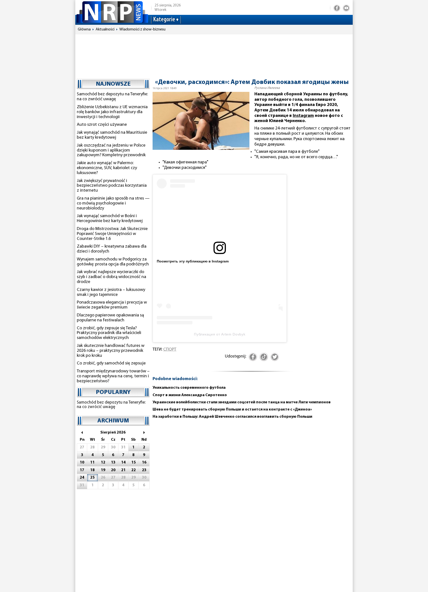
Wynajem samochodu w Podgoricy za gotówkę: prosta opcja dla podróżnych (113, 262)
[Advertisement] (214, 54)
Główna (84, 29)
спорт (169, 349)
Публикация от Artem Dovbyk (219, 334)
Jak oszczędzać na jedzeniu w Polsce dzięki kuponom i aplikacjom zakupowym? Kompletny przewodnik (111, 150)
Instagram (303, 116)
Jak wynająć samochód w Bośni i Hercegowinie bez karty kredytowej (110, 218)
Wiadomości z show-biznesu (142, 29)
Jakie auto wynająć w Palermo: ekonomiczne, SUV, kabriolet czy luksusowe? (107, 168)
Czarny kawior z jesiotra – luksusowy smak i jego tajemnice (111, 292)
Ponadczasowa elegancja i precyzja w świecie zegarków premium (112, 305)
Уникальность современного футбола (189, 388)
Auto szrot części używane (102, 125)
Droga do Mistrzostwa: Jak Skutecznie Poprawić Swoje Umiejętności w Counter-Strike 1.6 (112, 234)
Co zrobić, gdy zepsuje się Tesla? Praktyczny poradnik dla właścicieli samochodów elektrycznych (109, 333)
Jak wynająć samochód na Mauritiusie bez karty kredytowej (112, 135)
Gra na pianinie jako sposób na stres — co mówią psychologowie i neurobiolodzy (113, 203)
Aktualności (105, 29)
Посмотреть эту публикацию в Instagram (193, 261)
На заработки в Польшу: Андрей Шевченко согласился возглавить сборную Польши (232, 417)
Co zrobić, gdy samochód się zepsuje (111, 363)
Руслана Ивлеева (267, 88)
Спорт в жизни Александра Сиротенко (190, 395)
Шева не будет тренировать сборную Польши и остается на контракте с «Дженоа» (232, 410)
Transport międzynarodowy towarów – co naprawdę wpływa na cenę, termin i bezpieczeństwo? (113, 376)
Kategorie (164, 19)
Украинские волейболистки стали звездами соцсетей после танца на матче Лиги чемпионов (242, 402)
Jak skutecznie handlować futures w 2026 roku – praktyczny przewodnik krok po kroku (110, 351)
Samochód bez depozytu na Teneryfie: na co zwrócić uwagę (112, 97)
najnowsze (113, 84)
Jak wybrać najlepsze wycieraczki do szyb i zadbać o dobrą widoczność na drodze (111, 277)
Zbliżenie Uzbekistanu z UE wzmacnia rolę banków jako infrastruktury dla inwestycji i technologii (112, 112)
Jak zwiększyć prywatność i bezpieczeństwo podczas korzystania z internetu (112, 186)
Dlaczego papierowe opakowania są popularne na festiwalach (110, 318)
